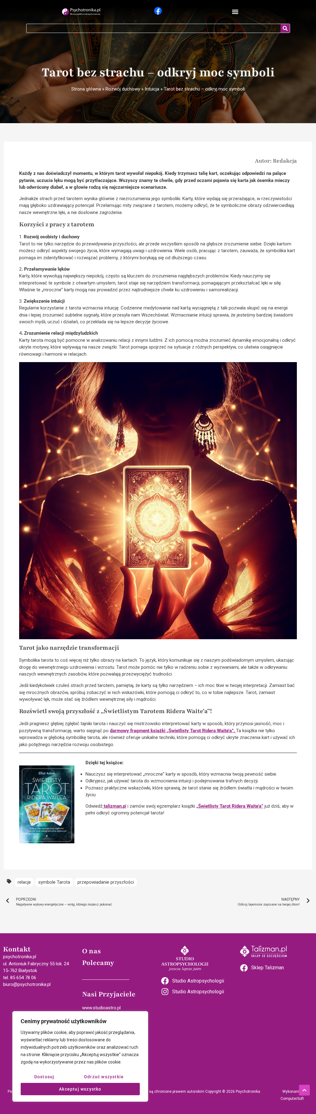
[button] (235, 12)
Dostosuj (44, 1076)
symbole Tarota (54, 882)
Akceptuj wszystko (80, 1089)
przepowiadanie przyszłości (105, 882)
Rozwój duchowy (123, 89)
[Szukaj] (285, 28)
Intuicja (152, 89)
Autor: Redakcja (276, 160)
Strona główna (86, 89)
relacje (24, 882)
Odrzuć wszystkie (104, 1076)
